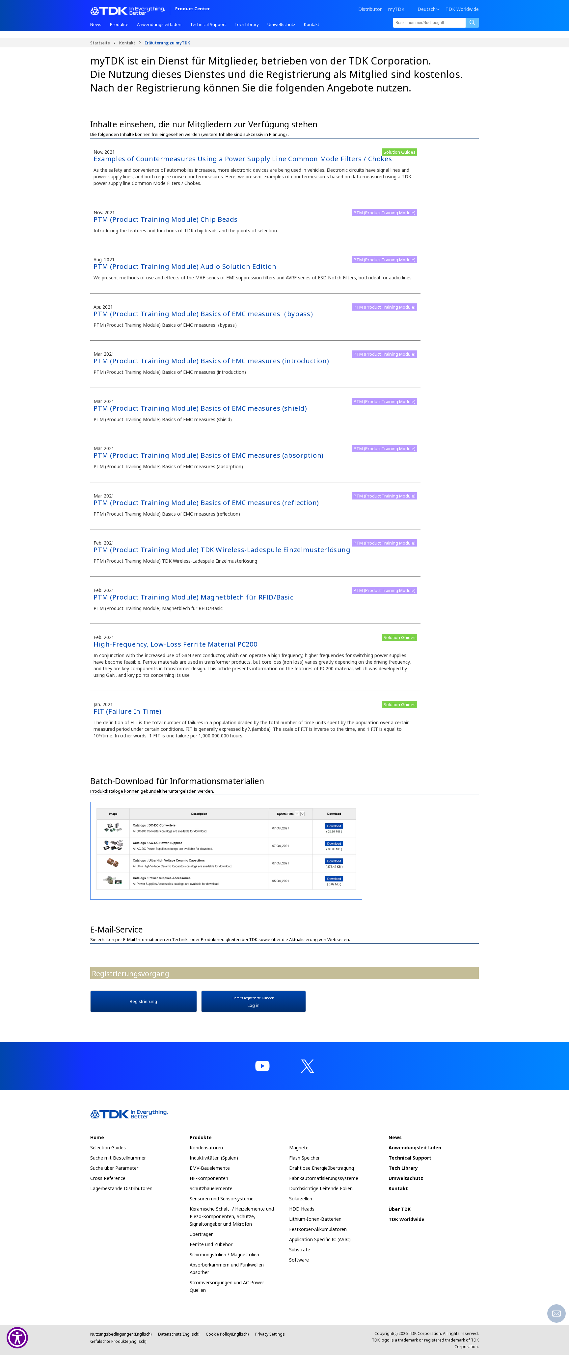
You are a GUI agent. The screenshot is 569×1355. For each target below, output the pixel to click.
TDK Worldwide (462, 9)
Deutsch (427, 9)
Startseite (100, 42)
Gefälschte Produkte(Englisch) (118, 1341)
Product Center (192, 9)
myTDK (396, 9)
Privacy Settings (270, 1334)
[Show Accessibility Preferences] (17, 1337)
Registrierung (143, 1001)
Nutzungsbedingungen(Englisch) (120, 1334)
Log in (253, 1002)
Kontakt (127, 42)
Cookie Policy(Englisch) (227, 1334)
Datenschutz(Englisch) (178, 1334)
